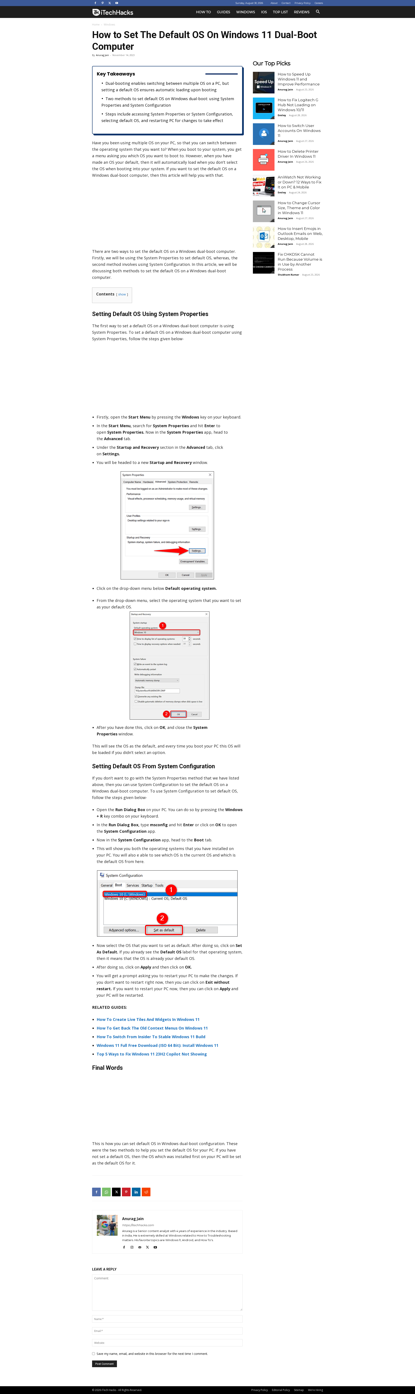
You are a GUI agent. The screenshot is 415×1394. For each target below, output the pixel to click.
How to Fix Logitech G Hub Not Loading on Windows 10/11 (298, 105)
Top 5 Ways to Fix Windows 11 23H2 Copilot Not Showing (152, 1054)
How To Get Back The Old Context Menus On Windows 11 (152, 1028)
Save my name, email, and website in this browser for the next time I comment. (152, 1354)
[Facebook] (95, 3)
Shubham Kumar (288, 274)
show (122, 294)
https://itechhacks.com (138, 1225)
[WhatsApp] (106, 1192)
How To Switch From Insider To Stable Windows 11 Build (151, 1036)
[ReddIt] (146, 1192)
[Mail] (141, 1247)
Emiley (282, 115)
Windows (245, 12)
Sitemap (299, 1390)
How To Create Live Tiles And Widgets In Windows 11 (148, 1019)
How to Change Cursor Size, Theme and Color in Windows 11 (299, 208)
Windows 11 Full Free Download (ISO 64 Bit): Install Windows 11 (157, 1045)
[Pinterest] (102, 3)
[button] (318, 12)
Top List (280, 12)
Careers (319, 3)
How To (203, 12)
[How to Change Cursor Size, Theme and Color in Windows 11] (264, 211)
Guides (223, 12)
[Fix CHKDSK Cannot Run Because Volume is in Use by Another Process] (264, 263)
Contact (286, 3)
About (274, 3)
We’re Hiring (315, 1390)
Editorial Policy (281, 1390)
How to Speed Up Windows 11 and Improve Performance (299, 79)
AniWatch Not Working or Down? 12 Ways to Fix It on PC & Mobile (299, 182)
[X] (109, 3)
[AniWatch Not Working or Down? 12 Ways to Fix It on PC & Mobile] (264, 185)
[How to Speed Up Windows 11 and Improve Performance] (264, 82)
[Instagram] (133, 1247)
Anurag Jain (102, 55)
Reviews (302, 12)
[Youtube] (116, 3)
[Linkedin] (136, 1192)
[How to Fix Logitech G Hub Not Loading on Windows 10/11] (264, 108)
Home (96, 24)
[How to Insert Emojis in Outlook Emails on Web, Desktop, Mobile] (264, 237)
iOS (264, 12)
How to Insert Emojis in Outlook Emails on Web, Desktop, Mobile (300, 233)
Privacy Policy (303, 3)
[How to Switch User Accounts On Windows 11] (264, 134)
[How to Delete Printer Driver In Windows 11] (264, 160)
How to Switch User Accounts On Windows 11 (299, 131)
